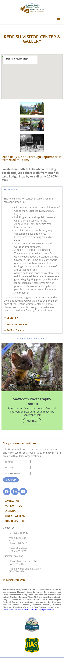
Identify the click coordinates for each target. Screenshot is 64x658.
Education (12, 317)
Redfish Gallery (15, 330)
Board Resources (15, 521)
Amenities (12, 189)
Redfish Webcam (14, 516)
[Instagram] (15, 491)
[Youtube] (23, 491)
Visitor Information (17, 324)
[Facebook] (6, 491)
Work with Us (13, 505)
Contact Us (11, 500)
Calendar (10, 511)
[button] (58, 19)
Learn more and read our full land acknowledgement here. (29, 609)
